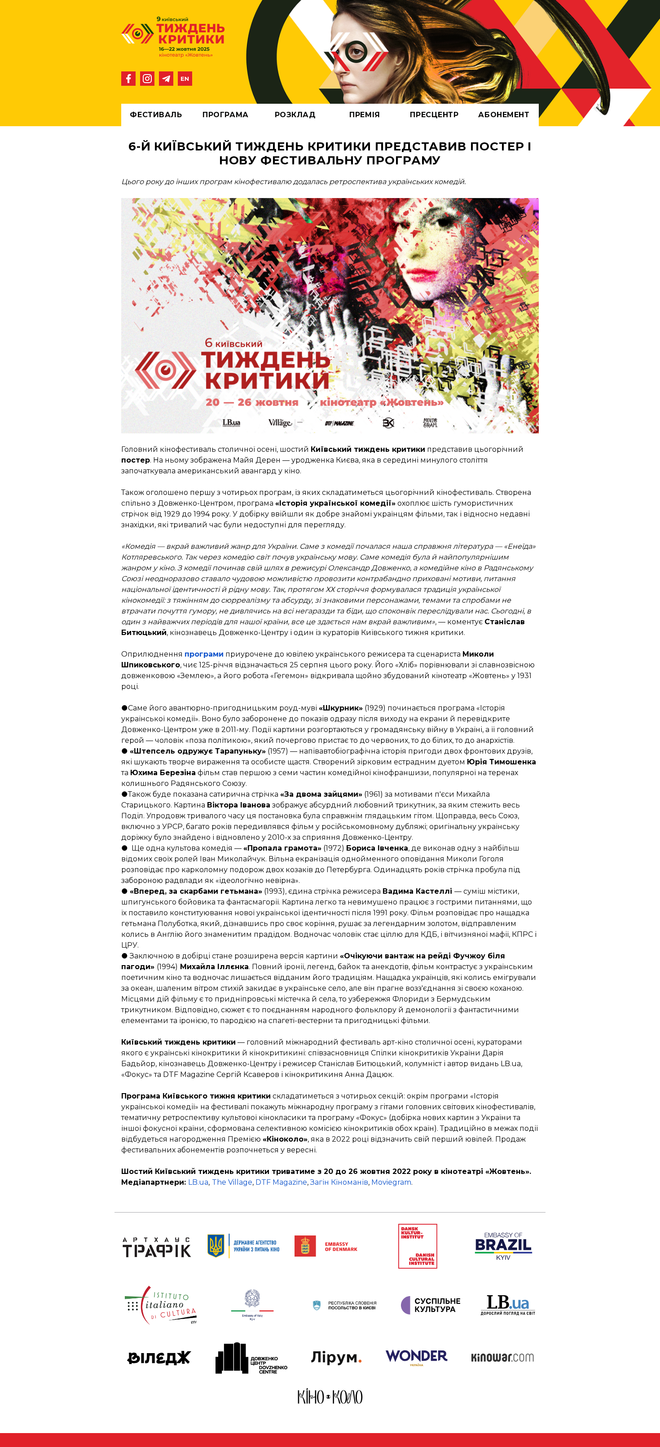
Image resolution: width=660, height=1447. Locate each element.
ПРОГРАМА (225, 114)
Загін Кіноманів (339, 1182)
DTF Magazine (281, 1182)
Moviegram (391, 1182)
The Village (232, 1182)
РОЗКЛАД (295, 114)
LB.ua (198, 1182)
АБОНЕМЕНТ (503, 114)
